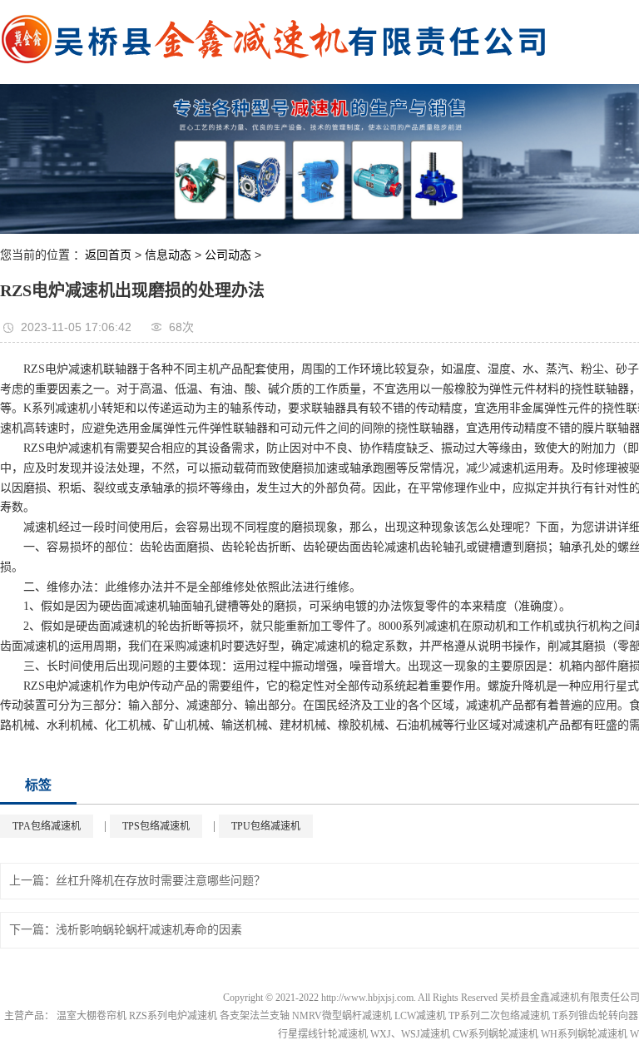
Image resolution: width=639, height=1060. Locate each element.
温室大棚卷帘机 (91, 1016)
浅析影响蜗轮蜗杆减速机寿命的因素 (149, 930)
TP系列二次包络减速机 (499, 1016)
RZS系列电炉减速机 (173, 1016)
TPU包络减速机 (265, 826)
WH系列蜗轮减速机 (584, 1034)
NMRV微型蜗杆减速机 (342, 1016)
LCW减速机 (420, 1016)
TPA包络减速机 (46, 826)
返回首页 (108, 254)
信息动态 (168, 254)
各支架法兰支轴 (255, 1016)
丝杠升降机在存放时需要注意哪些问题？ (160, 880)
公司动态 (228, 254)
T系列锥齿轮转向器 (595, 1016)
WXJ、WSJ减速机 (410, 1034)
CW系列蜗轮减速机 (495, 1034)
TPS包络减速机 (156, 826)
